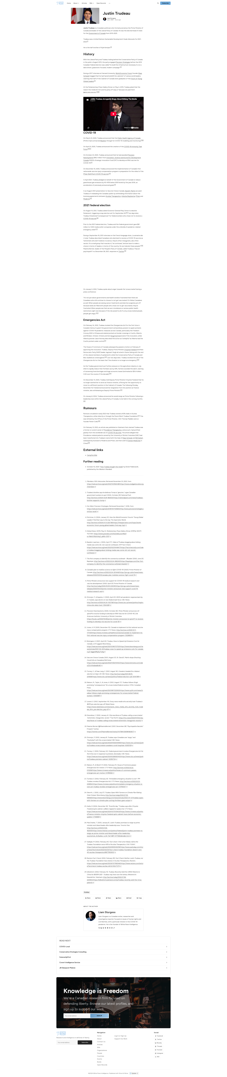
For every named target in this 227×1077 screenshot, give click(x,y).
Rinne (126, 1073)
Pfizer (138, 196)
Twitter (121, 251)
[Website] (114, 928)
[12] (110, 173)
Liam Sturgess (111, 18)
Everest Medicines (134, 441)
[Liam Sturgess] (104, 19)
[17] (97, 229)
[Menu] (109, 3)
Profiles (86, 892)
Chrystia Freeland (130, 350)
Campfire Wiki (92, 455)
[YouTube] (109, 928)
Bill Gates (139, 438)
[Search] (158, 3)
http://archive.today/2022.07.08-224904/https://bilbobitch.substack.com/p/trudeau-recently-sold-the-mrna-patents (114, 879)
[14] (91, 198)
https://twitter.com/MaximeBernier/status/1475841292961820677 (110, 732)
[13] (115, 184)
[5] (97, 92)
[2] (111, 47)
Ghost (121, 1073)
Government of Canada (97, 33)
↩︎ (95, 487)
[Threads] (105, 928)
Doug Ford (114, 336)
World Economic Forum (124, 73)
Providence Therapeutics (113, 430)
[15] (127, 212)
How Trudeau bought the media (111, 467)
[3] (121, 67)
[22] (106, 357)
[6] (98, 92)
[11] (91, 162)
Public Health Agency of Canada (129, 138)
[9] (88, 148)
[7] (141, 140)
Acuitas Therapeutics (113, 196)
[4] (95, 80)
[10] (90, 148)
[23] (138, 359)
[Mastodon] (107, 928)
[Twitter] (99, 928)
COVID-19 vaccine (89, 218)
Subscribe (165, 3)
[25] (121, 390)
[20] (97, 313)
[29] (89, 442)
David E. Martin (130, 191)
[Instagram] (112, 928)
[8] (143, 140)
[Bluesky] (103, 928)
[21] (105, 340)
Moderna (86, 199)
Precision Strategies (123, 62)
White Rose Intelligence (100, 1073)
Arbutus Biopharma (128, 196)
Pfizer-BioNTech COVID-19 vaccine (96, 174)
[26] (84, 401)
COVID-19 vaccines (114, 433)
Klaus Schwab (127, 438)
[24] (110, 373)
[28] (99, 421)
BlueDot (103, 141)
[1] (87, 41)
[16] (97, 218)
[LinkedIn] (101, 928)
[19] (125, 251)
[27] (139, 415)
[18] (142, 245)
